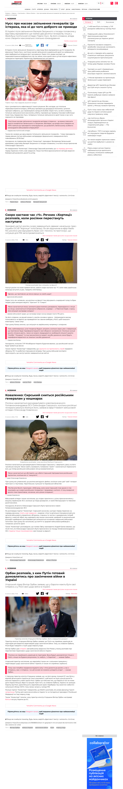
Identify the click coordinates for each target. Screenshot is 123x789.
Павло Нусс (14, 202)
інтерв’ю (23, 649)
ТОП (98, 22)
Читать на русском (70, 41)
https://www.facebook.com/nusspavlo (25, 199)
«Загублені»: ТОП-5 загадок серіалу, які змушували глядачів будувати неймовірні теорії (102, 133)
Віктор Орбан (15, 727)
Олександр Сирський (17, 560)
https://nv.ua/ (16, 379)
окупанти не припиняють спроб (51, 349)
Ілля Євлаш (38, 382)
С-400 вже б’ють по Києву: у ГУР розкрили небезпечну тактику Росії (102, 28)
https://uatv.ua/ (17, 557)
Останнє (88, 22)
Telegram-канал (32, 368)
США (52, 727)
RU (99, 3)
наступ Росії (27, 382)
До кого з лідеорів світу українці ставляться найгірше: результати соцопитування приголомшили (101, 55)
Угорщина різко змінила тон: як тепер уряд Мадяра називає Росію (101, 63)
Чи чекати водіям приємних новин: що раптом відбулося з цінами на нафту (101, 142)
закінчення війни (41, 727)
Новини (28, 9)
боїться (8, 699)
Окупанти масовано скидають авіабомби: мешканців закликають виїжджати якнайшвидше (101, 47)
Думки (46, 9)
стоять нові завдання (28, 513)
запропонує (10, 692)
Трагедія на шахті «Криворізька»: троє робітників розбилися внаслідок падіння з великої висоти (102, 71)
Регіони (84, 9)
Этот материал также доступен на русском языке (60, 236)
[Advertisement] (41, 174)
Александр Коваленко (36, 560)
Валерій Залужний (40, 202)
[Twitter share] (37, 45)
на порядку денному (64, 148)
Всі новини (73, 18)
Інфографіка (76, 9)
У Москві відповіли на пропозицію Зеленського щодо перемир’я (101, 79)
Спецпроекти (93, 9)
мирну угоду (60, 727)
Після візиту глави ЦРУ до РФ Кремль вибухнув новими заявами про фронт (101, 95)
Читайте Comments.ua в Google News (41, 190)
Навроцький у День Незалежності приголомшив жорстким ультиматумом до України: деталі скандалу (101, 37)
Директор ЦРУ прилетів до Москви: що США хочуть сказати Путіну (102, 86)
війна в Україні (27, 727)
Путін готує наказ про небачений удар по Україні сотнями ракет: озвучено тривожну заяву (101, 112)
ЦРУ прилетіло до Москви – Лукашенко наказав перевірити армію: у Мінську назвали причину (101, 103)
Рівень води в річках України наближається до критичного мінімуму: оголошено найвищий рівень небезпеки (100, 151)
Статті (34, 9)
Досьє (68, 9)
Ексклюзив (110, 22)
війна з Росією (26, 202)
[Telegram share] (46, 45)
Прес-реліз (54, 9)
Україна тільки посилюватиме (21, 531)
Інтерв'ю (40, 9)
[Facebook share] (42, 45)
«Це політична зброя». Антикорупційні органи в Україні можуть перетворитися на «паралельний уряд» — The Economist (100, 122)
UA (102, 3)
